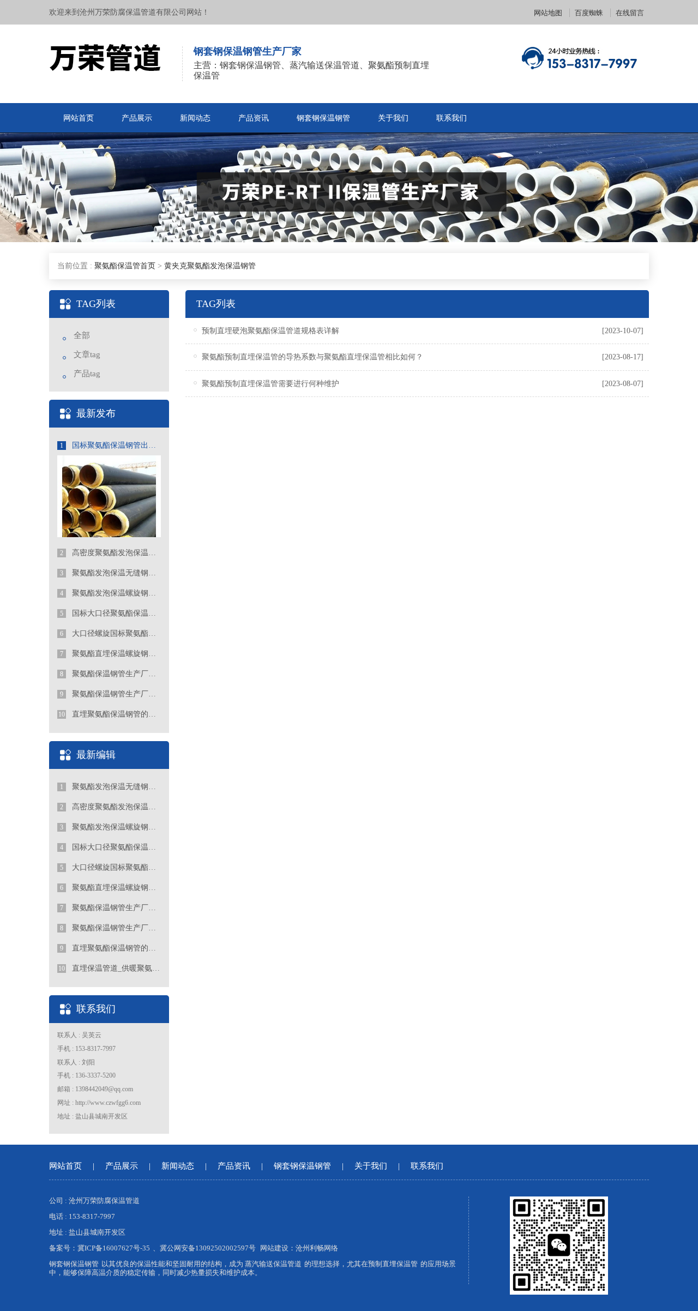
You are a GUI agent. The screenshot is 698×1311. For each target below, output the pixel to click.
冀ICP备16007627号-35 (113, 1248)
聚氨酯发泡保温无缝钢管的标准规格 (110, 573)
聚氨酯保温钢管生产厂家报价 (110, 694)
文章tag (87, 354)
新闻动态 (195, 118)
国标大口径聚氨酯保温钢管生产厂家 (110, 613)
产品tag (87, 373)
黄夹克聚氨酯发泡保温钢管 (210, 266)
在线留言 (630, 13)
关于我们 (393, 118)
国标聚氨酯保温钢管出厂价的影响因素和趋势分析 (110, 445)
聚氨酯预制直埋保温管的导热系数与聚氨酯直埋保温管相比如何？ (312, 357)
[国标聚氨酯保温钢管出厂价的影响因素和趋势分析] (109, 501)
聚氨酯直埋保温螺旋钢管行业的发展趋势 (110, 654)
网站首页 (78, 118)
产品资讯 (253, 118)
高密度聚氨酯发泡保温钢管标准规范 (110, 553)
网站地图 (548, 13)
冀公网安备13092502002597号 (208, 1248)
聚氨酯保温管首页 (124, 266)
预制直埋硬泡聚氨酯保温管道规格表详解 (270, 331)
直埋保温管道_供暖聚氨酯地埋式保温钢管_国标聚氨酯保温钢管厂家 (109, 968)
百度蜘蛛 (589, 13)
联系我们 (451, 118)
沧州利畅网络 (317, 1248)
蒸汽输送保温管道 (273, 1264)
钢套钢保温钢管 (323, 118)
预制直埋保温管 (393, 1264)
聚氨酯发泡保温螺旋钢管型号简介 (110, 593)
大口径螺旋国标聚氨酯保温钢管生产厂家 (110, 633)
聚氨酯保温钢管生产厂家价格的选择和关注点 (110, 674)
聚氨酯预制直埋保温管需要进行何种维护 (270, 384)
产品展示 (137, 118)
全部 (82, 335)
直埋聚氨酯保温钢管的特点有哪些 (109, 714)
